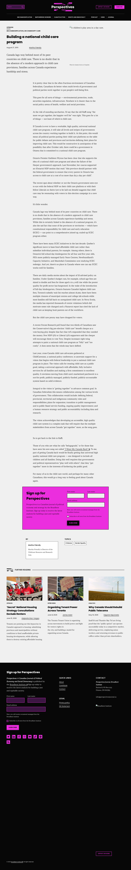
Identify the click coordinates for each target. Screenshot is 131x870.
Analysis (92, 603)
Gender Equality (80, 543)
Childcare (68, 543)
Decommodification (15, 31)
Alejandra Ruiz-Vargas (30, 618)
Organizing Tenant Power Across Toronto (62, 609)
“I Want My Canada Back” (76, 449)
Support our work (104, 7)
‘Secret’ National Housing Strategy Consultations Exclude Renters (22, 610)
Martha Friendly (35, 47)
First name (71, 492)
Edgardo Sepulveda (111, 615)
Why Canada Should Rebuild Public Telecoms (105, 609)
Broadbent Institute (16, 862)
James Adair (67, 615)
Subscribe (119, 7)
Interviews (52, 603)
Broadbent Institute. (18, 684)
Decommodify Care (32, 31)
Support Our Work (104, 853)
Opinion (10, 27)
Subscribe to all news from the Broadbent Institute (85, 516)
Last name (91, 492)
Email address (72, 501)
